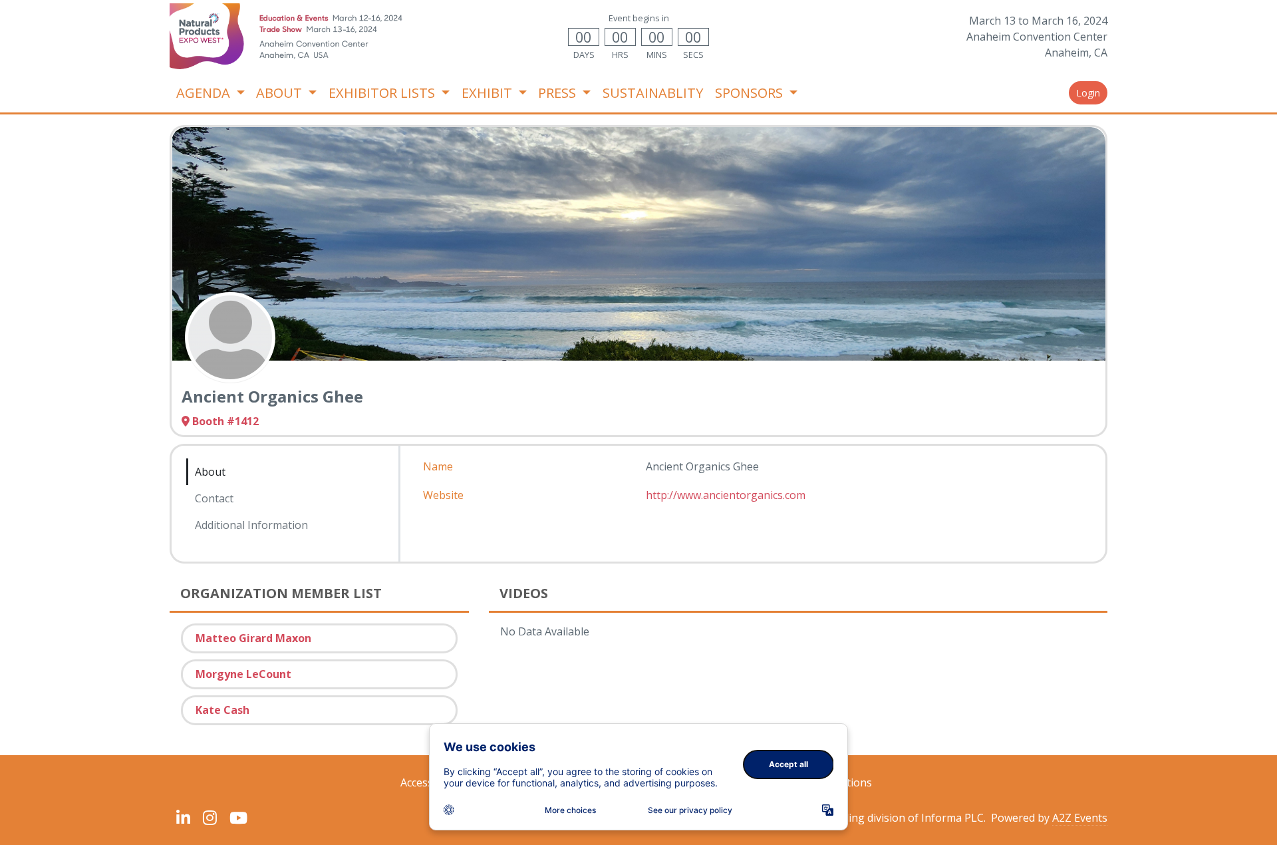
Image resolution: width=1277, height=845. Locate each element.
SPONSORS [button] (750, 93)
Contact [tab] (214, 498)
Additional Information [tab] (251, 525)
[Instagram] (209, 818)
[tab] (251, 543)
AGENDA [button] (204, 93)
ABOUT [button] (280, 93)
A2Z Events (1079, 817)
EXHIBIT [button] (488, 93)
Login (1088, 92)
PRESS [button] (558, 93)
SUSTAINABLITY (653, 93)
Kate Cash (222, 710)
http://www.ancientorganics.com (725, 495)
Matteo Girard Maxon (253, 638)
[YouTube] (238, 818)
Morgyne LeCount (243, 674)
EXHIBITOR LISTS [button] (383, 93)
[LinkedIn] (183, 818)
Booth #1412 (225, 421)
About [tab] (210, 471)
